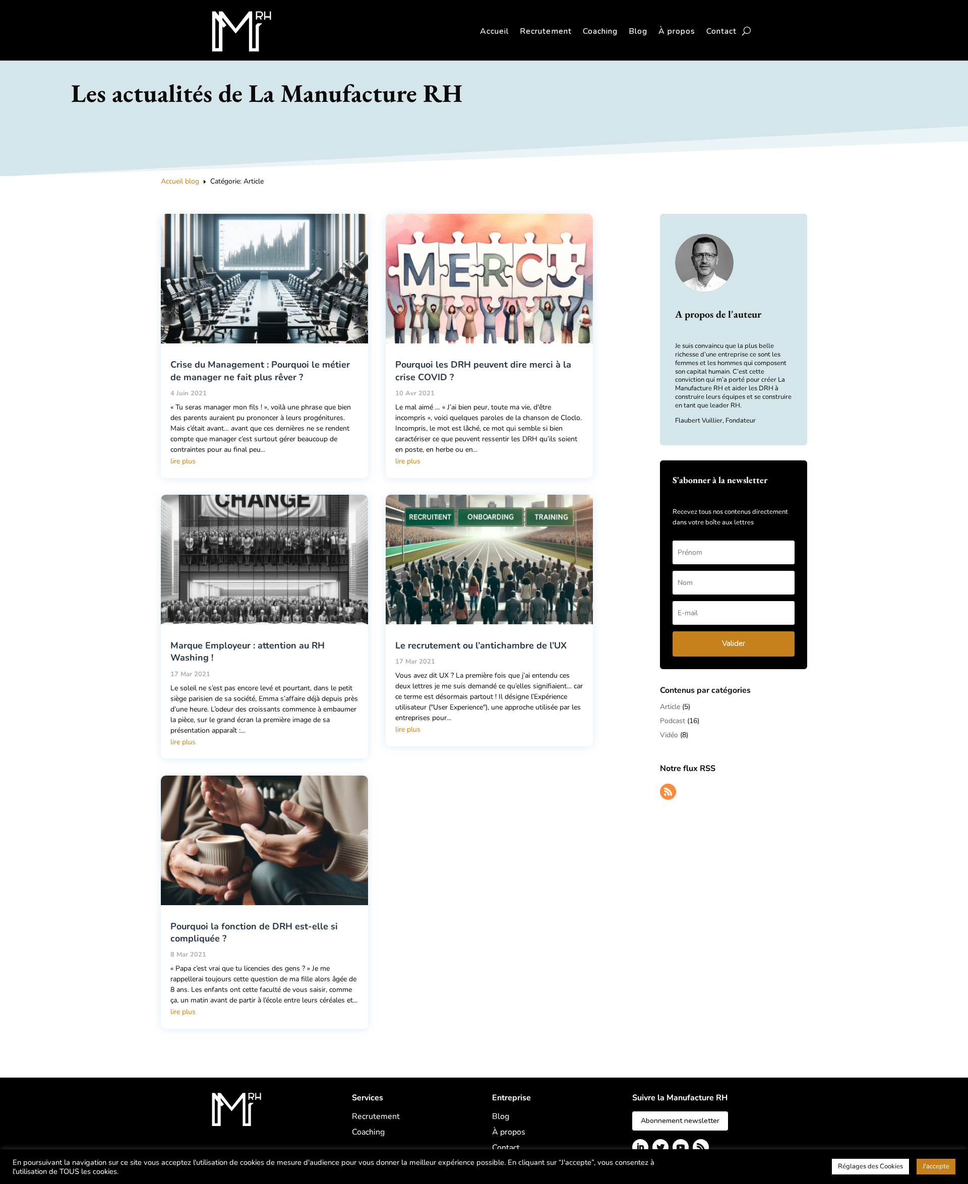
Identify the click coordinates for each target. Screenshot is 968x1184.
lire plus (183, 461)
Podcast (672, 721)
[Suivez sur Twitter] (660, 1147)
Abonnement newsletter (680, 1121)
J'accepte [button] (936, 1166)
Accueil (494, 31)
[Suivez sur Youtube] (681, 1147)
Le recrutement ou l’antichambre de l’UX (481, 645)
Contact (721, 31)
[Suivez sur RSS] (668, 792)
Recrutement (546, 31)
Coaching (600, 31)
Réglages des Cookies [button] (870, 1166)
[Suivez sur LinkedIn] (640, 1147)
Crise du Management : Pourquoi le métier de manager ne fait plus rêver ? (260, 371)
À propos (676, 31)
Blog (638, 31)
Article (670, 707)
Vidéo (669, 735)
